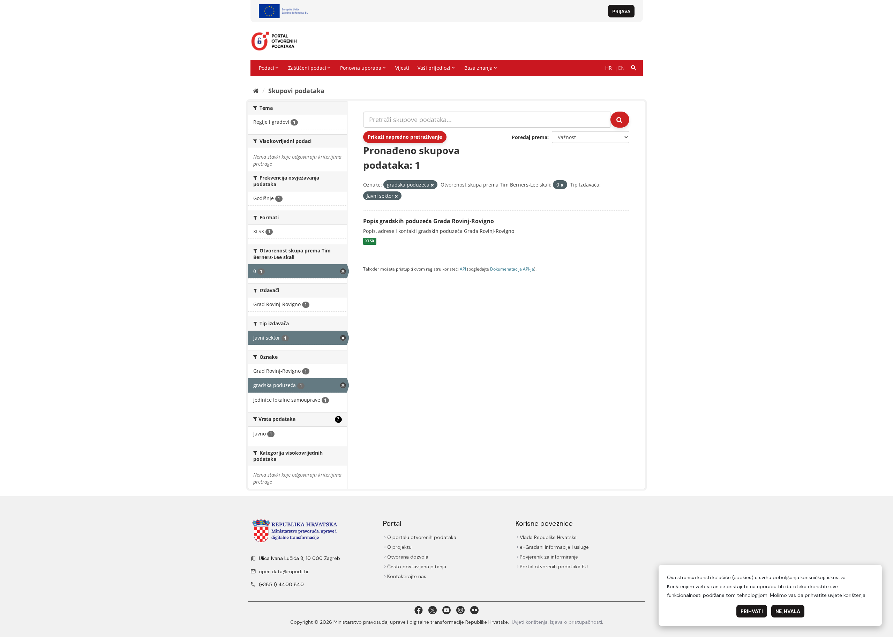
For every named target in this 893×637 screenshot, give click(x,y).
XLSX (369, 241)
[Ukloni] (432, 185)
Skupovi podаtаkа (296, 90)
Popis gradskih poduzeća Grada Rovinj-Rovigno (428, 221)
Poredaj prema (529, 137)
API (463, 269)
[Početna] (256, 90)
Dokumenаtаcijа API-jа (512, 269)
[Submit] (619, 120)
